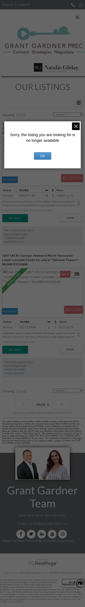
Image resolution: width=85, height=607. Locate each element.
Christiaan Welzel (30, 572)
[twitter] (32, 534)
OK (42, 156)
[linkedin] (42, 534)
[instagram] (63, 534)
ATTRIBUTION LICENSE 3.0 (65, 572)
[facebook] (21, 534)
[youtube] (53, 534)
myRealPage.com (42, 564)
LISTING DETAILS (15, 218)
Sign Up (24, 5)
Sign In (7, 5)
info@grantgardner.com (50, 523)
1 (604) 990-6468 (14, 237)
